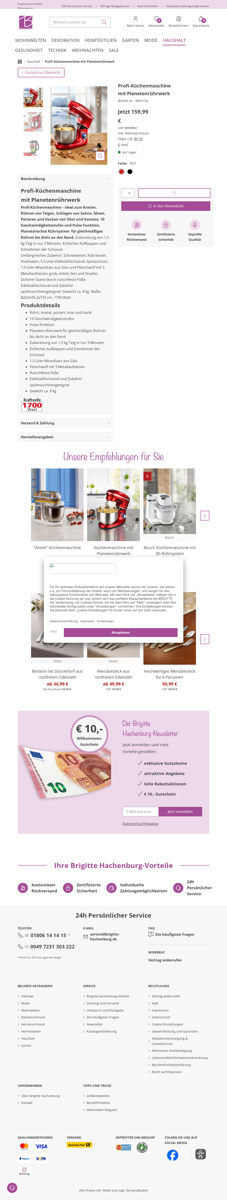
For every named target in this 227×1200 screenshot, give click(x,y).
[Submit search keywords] (104, 22)
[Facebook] (173, 1155)
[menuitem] (30, 40)
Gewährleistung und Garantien (175, 1031)
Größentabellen (98, 1096)
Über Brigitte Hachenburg (40, 1096)
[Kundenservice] (12, 1188)
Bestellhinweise (98, 1103)
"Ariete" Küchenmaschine (57, 547)
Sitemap (27, 996)
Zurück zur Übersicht (43, 72)
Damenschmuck (33, 1017)
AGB (155, 1003)
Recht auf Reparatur (167, 1072)
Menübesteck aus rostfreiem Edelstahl (113, 674)
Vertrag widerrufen (165, 960)
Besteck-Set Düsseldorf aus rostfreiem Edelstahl (57, 674)
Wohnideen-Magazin (102, 1110)
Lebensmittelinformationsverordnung (180, 1058)
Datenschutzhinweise (141, 823)
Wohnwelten (30, 1010)
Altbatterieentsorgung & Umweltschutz (170, 1041)
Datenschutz (161, 1017)
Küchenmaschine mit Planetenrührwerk (113, 550)
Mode (25, 1003)
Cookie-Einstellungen (167, 1024)
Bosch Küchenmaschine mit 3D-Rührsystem (170, 550)
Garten (26, 1045)
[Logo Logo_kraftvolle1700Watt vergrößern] (32, 405)
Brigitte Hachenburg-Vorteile (108, 996)
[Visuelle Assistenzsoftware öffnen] (198, 1154)
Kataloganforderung (102, 1031)
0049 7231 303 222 (52, 946)
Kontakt (27, 1103)
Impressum (160, 1010)
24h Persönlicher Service (77, 6)
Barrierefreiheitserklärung (171, 1065)
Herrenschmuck (33, 1024)
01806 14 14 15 (48, 935)
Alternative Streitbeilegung (172, 1051)
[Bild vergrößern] (100, 155)
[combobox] (80, 22)
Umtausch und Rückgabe (105, 1010)
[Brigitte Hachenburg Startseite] (25, 22)
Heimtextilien (31, 1031)
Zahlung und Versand (103, 1003)
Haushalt (28, 1038)
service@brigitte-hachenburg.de (104, 937)
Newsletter (95, 1024)
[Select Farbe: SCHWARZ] (129, 171)
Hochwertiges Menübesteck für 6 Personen (169, 674)
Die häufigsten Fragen (174, 934)
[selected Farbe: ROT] (121, 171)
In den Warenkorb (168, 206)
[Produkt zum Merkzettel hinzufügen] (174, 193)
